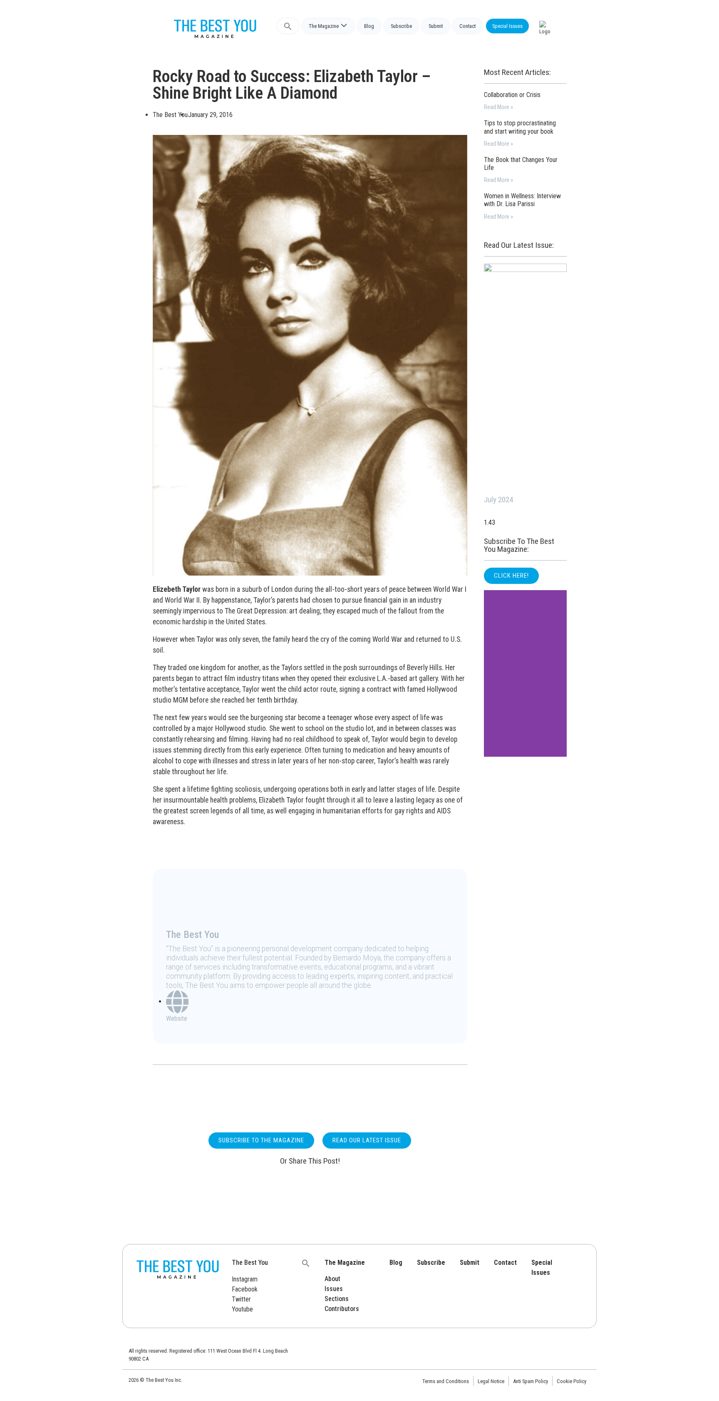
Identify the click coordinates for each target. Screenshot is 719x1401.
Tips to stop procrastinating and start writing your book (520, 127)
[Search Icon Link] (288, 26)
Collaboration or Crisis (512, 95)
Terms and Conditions (445, 1381)
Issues (334, 1289)
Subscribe (401, 26)
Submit (436, 26)
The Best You (250, 1262)
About (332, 1279)
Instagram (245, 1279)
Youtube (242, 1309)
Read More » (498, 107)
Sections (337, 1299)
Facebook (245, 1289)
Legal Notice (491, 1381)
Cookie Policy (571, 1381)
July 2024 (498, 499)
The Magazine (324, 26)
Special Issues (507, 26)
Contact (467, 26)
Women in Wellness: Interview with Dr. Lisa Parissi (522, 200)
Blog (369, 26)
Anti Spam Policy (530, 1381)
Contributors (342, 1309)
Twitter (241, 1299)
